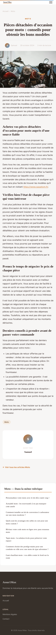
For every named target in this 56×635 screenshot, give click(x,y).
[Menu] (50, 2)
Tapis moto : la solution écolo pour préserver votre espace (26, 539)
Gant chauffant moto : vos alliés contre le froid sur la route (27, 556)
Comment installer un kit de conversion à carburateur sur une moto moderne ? (27, 513)
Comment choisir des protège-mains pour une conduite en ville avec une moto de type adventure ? (27, 547)
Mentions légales (10, 614)
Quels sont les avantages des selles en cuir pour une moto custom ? (27, 522)
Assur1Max (9, 582)
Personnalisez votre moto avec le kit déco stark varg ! (27, 498)
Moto (13, 11)
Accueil (5, 11)
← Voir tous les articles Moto (16, 467)
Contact (6, 619)
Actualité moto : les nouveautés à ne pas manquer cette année (26, 504)
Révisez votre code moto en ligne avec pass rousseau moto (27, 530)
